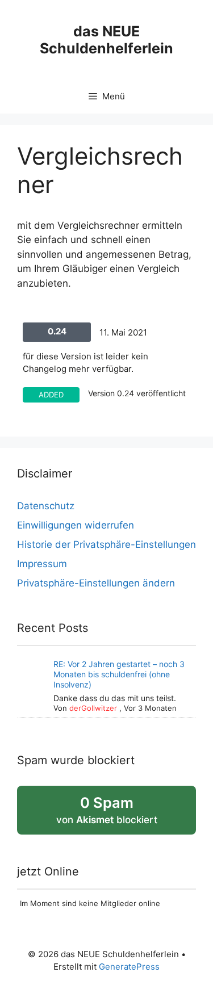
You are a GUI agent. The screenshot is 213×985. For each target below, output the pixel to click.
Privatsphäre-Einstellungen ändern (96, 583)
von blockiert (122, 814)
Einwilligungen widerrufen (75, 525)
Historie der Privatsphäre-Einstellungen (106, 544)
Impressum (42, 563)
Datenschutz (45, 506)
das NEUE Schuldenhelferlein (106, 40)
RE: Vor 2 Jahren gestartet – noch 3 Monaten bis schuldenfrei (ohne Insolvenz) (119, 674)
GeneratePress (129, 966)
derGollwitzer (93, 707)
